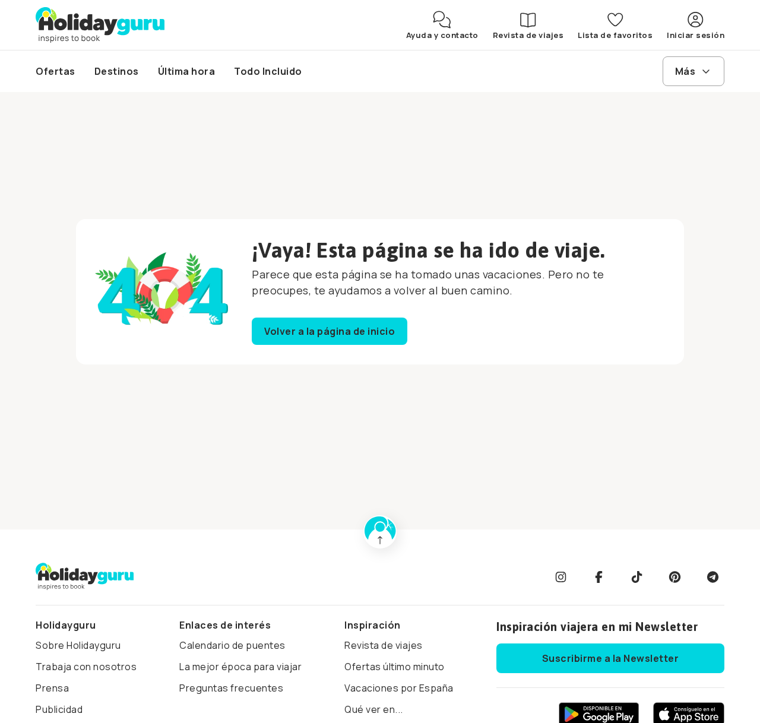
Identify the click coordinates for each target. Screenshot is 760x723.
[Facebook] (598, 577)
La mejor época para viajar (240, 666)
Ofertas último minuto (394, 666)
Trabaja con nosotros (86, 666)
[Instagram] (560, 577)
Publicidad (59, 709)
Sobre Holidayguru (78, 645)
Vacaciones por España (399, 688)
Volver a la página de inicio (329, 331)
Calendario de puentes (232, 645)
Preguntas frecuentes (231, 688)
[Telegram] (712, 577)
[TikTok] (636, 577)
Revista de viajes (383, 645)
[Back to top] (380, 531)
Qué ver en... (373, 709)
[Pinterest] (674, 577)
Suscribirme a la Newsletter (610, 658)
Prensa (52, 688)
